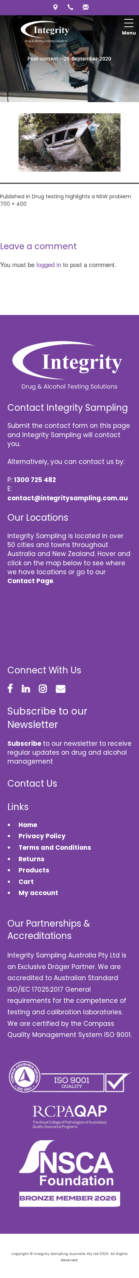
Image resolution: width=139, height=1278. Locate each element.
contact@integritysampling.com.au (67, 498)
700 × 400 (13, 204)
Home (28, 824)
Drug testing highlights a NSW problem (81, 196)
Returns (31, 859)
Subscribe (24, 743)
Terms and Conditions (55, 847)
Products (34, 870)
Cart (26, 881)
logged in (48, 264)
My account (38, 892)
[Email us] (85, 7)
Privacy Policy (42, 836)
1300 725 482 (35, 479)
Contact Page (30, 580)
